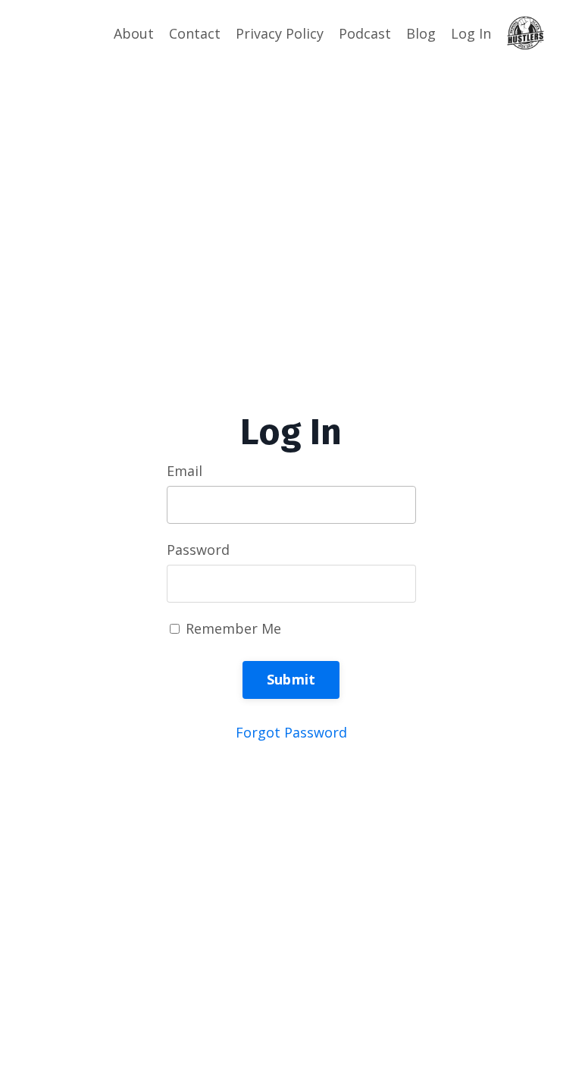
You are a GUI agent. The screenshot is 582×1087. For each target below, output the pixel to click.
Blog (421, 33)
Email (184, 471)
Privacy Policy (280, 33)
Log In (471, 33)
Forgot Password (291, 732)
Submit (291, 679)
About (134, 33)
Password (198, 549)
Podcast (365, 33)
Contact (195, 33)
